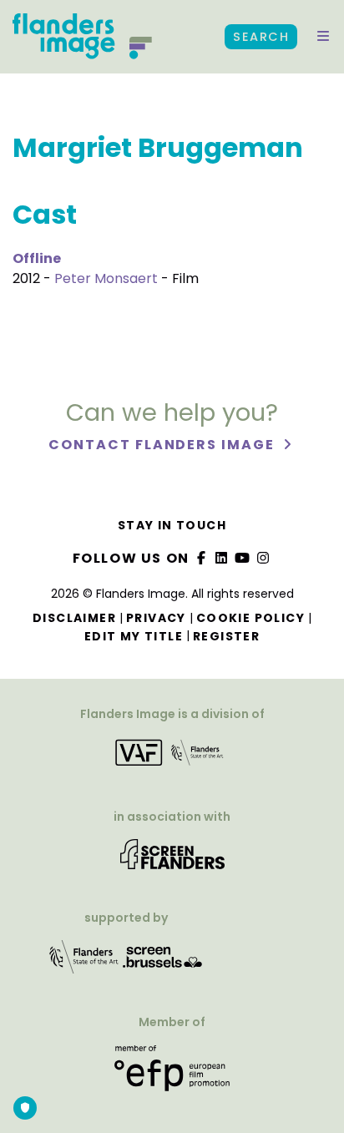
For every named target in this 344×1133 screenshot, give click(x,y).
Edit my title (133, 636)
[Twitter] (222, 558)
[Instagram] (263, 558)
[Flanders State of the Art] (84, 963)
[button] (323, 36)
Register (226, 636)
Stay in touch (172, 525)
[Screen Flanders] (172, 860)
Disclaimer (74, 617)
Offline (37, 258)
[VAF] (172, 757)
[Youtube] (243, 558)
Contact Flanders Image (163, 444)
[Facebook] (201, 558)
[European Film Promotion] (172, 1075)
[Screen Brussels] (163, 963)
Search (261, 36)
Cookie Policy (250, 617)
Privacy (156, 617)
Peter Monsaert (106, 278)
